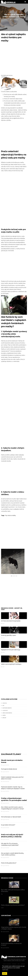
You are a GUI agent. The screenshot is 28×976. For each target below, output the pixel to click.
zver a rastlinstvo (7, 712)
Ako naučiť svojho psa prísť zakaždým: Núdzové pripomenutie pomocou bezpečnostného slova (12, 564)
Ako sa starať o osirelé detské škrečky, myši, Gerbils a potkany (12, 854)
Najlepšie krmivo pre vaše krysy (10, 650)
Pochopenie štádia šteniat (9, 769)
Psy (6, 515)
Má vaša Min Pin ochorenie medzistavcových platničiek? (10, 844)
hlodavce (5, 710)
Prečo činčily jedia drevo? (8, 863)
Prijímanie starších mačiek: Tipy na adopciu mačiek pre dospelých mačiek (13, 787)
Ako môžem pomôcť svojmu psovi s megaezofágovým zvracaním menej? (12, 808)
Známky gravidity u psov (8, 635)
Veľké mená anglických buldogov (11, 664)
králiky (14, 515)
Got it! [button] (4, 973)
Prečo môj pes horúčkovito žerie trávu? (13, 905)
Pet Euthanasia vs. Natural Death (11, 817)
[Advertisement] (14, 59)
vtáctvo (9, 515)
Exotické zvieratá (7, 707)
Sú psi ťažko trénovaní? (8, 825)
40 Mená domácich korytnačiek (10, 621)
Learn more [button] (5, 969)
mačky (4, 715)
